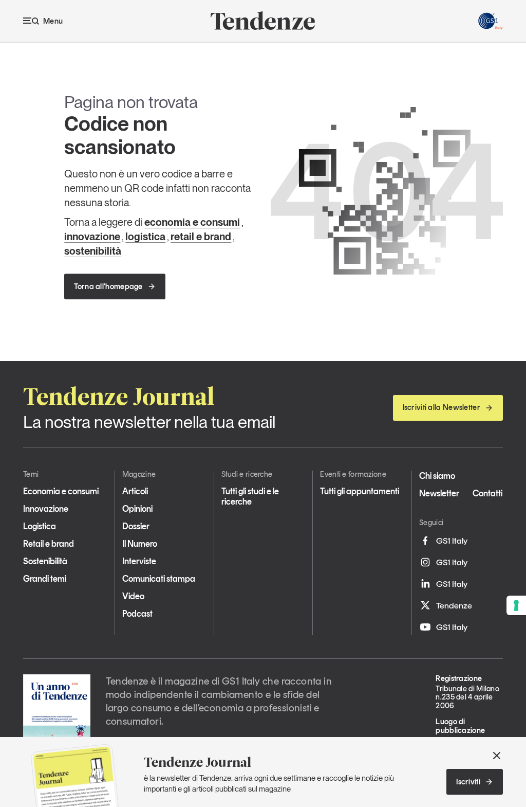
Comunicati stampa (158, 578)
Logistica (39, 526)
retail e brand (201, 236)
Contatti (487, 493)
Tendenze (454, 605)
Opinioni (137, 509)
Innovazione (45, 509)
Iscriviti (468, 781)
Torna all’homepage (108, 286)
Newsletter (439, 493)
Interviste (139, 561)
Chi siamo (437, 476)
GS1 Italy (451, 540)
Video (133, 596)
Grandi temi (44, 578)
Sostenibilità (45, 561)
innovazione (92, 236)
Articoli (135, 491)
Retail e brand (48, 544)
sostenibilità (92, 251)
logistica (145, 236)
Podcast (137, 613)
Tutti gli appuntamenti (359, 491)
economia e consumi (192, 222)
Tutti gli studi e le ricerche (250, 496)
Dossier (135, 526)
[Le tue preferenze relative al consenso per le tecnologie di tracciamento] (516, 605)
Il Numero (139, 544)
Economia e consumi (61, 491)
